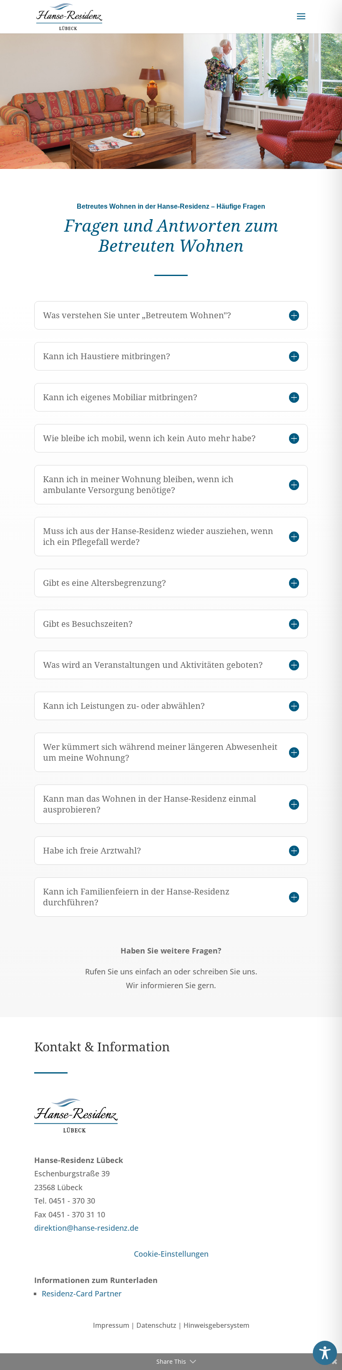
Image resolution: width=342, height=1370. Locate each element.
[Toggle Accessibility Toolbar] (325, 1353)
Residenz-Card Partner (82, 1293)
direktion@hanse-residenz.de (86, 1228)
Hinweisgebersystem (216, 1325)
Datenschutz (156, 1325)
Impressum (111, 1325)
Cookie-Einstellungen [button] (171, 1254)
